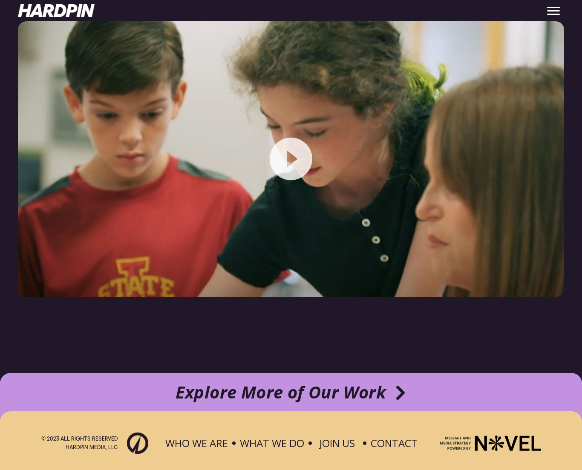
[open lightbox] (291, 159)
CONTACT (394, 443)
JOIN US (337, 443)
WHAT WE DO (272, 443)
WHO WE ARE (196, 443)
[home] (56, 10)
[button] (553, 10)
